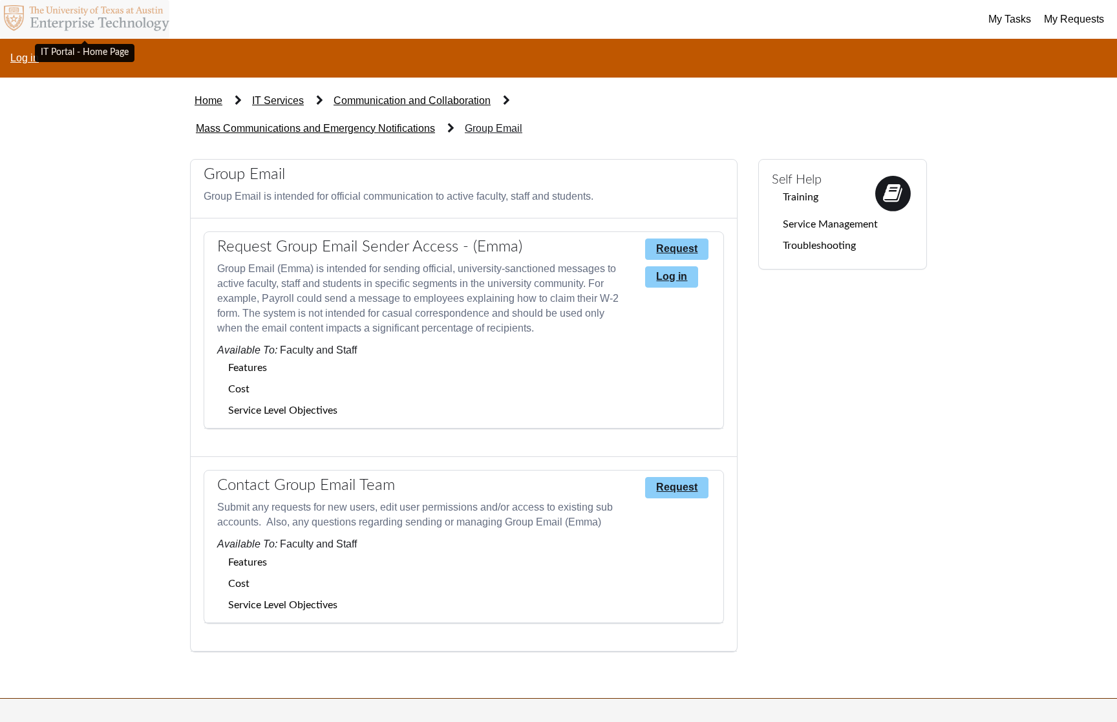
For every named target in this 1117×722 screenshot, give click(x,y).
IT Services (278, 100)
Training (800, 197)
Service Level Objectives (282, 410)
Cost (239, 389)
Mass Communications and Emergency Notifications (315, 128)
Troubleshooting (819, 245)
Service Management (830, 224)
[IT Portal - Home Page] (84, 19)
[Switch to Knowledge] (892, 192)
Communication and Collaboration (412, 100)
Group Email (493, 128)
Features (247, 368)
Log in (24, 57)
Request (676, 248)
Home (208, 100)
